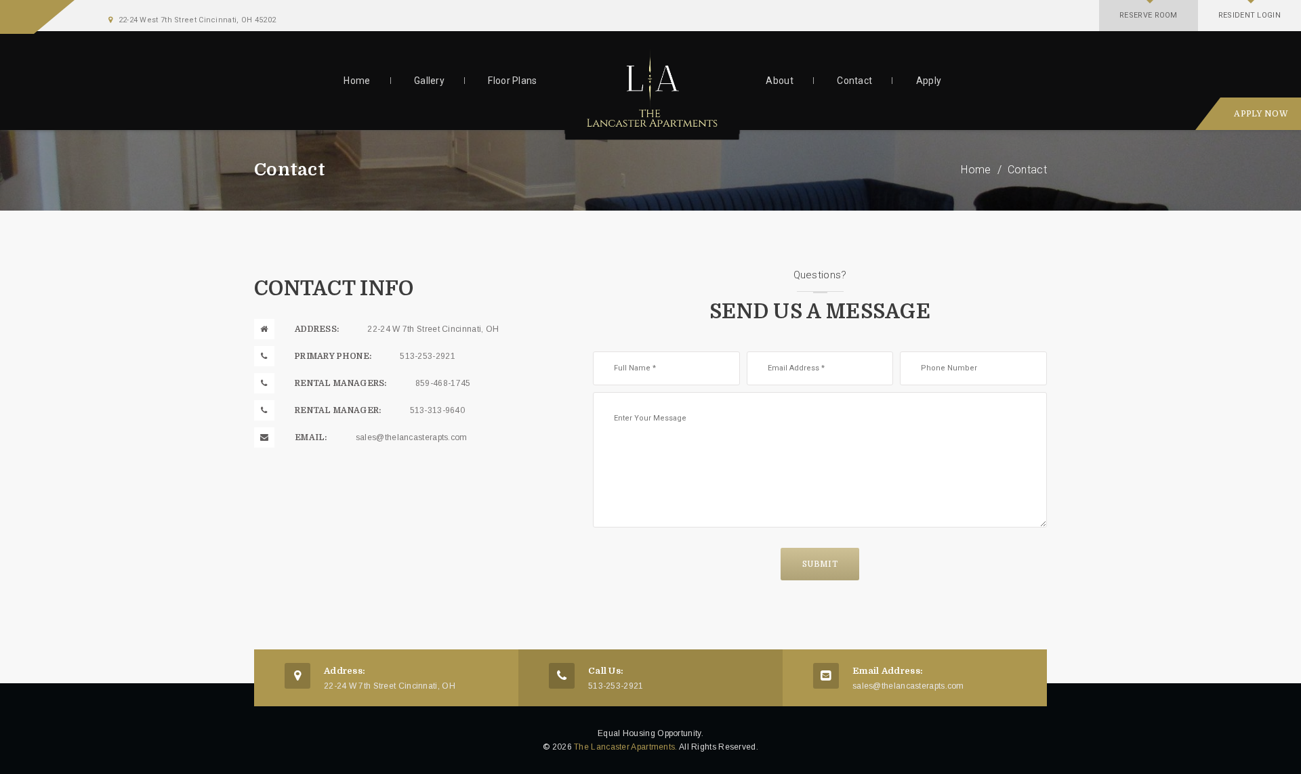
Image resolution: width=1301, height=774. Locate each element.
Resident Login (1249, 15)
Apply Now (1260, 114)
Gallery (429, 80)
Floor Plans (512, 80)
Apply (929, 80)
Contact (854, 80)
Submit (820, 564)
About (779, 80)
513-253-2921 (427, 356)
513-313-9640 (438, 410)
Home (357, 80)
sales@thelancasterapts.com (412, 437)
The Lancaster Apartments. (626, 747)
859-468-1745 (443, 383)
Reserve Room (1148, 15)
